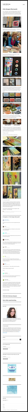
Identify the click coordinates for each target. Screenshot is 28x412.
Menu (24, 4)
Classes (4, 407)
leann (5, 263)
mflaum (5, 211)
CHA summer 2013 (13, 211)
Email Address (4, 346)
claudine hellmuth (17, 211)
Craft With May (6, 4)
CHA (9, 211)
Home (3, 404)
